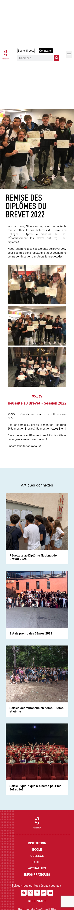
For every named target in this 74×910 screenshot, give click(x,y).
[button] (69, 54)
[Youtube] (50, 893)
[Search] (56, 58)
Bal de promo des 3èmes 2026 (30, 633)
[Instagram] (37, 893)
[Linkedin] (43, 893)
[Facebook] (24, 893)
